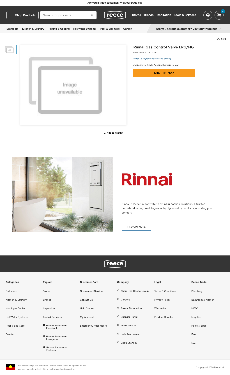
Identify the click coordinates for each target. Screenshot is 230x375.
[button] (122, 85)
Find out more (136, 226)
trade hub (136, 3)
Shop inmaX (164, 73)
